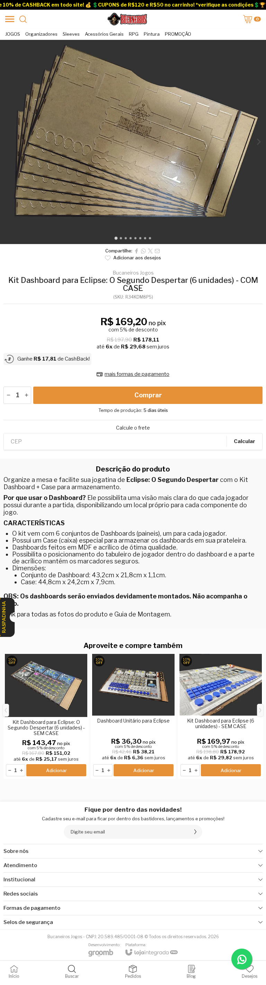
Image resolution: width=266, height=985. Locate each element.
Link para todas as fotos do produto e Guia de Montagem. (87, 614)
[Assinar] (195, 832)
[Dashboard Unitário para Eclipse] (133, 715)
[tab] (116, 238)
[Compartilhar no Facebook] (136, 251)
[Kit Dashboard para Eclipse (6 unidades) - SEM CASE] (220, 715)
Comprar (148, 395)
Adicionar (56, 770)
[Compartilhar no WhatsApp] (143, 251)
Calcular (244, 441)
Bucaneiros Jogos (133, 272)
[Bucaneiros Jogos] (127, 19)
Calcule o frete (133, 427)
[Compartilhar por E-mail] (157, 251)
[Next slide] (258, 142)
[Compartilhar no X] (150, 251)
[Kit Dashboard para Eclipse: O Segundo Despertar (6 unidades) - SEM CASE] (46, 715)
